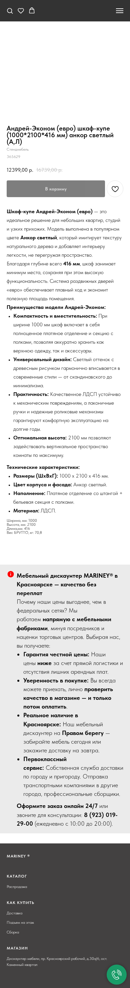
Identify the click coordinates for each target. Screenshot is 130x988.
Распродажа (17, 886)
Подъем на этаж (20, 922)
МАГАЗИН (17, 948)
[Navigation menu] (119, 10)
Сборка (13, 932)
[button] (10, 10)
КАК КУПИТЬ (20, 902)
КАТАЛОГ (17, 876)
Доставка (14, 913)
